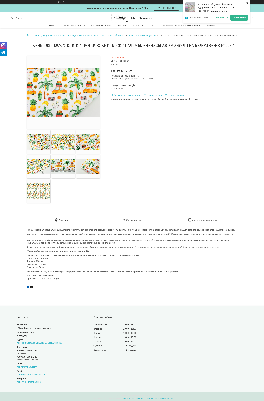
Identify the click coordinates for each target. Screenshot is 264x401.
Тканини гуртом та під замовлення (181, 25)
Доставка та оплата (100, 25)
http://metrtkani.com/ (27, 367)
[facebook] (28, 287)
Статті (153, 25)
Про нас (122, 25)
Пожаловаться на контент (133, 398)
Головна (50, 25)
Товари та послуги (71, 25)
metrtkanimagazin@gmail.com (31, 374)
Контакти (138, 25)
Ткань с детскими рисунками (142, 35)
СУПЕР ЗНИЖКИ (166, 8)
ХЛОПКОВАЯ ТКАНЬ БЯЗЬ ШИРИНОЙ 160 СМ (102, 35)
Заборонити (221, 17)
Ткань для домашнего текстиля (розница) (56, 35)
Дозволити (239, 17)
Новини (211, 25)
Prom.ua (145, 395)
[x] (31, 287)
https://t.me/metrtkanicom (29, 382)
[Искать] (12, 18)
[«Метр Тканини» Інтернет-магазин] (119, 18)
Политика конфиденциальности (160, 398)
